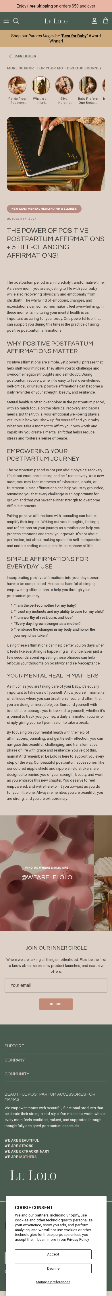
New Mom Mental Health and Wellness (44, 208)
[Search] (19, 20)
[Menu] (6, 20)
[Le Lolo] (56, 21)
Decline (53, 1268)
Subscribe (56, 1004)
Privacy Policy (78, 1239)
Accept (53, 1254)
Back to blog (25, 56)
